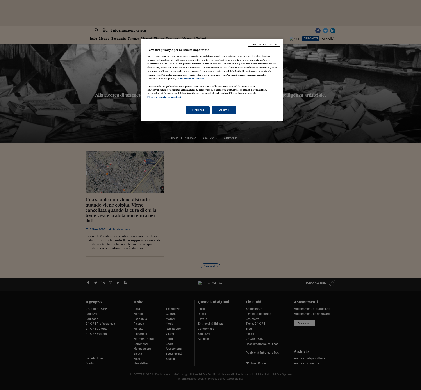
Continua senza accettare (264, 44)
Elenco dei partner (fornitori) (164, 97)
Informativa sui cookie (191, 78)
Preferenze (197, 110)
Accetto (224, 110)
